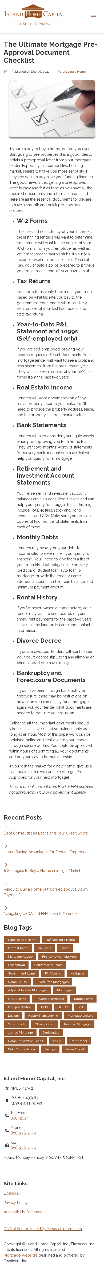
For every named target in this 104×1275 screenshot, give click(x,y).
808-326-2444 (23, 1133)
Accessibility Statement (23, 1212)
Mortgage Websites (21, 1255)
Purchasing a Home (72, 71)
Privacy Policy (16, 1202)
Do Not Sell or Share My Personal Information (43, 1229)
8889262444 (21, 1118)
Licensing (12, 1193)
